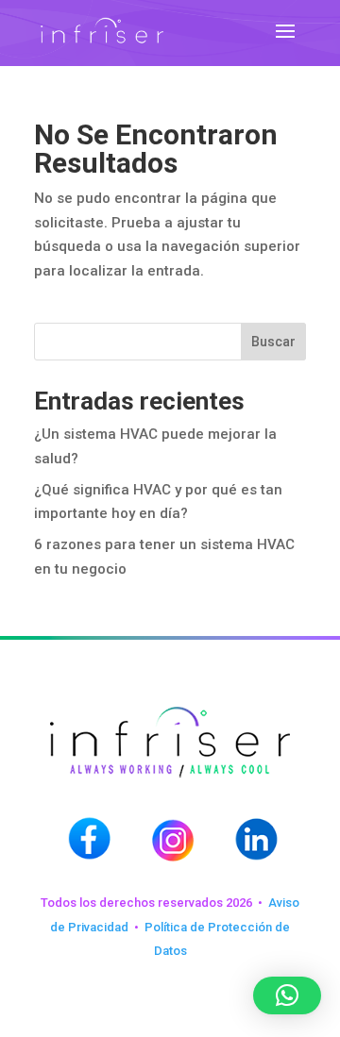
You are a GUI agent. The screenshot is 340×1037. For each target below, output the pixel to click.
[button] (287, 995)
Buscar (273, 341)
